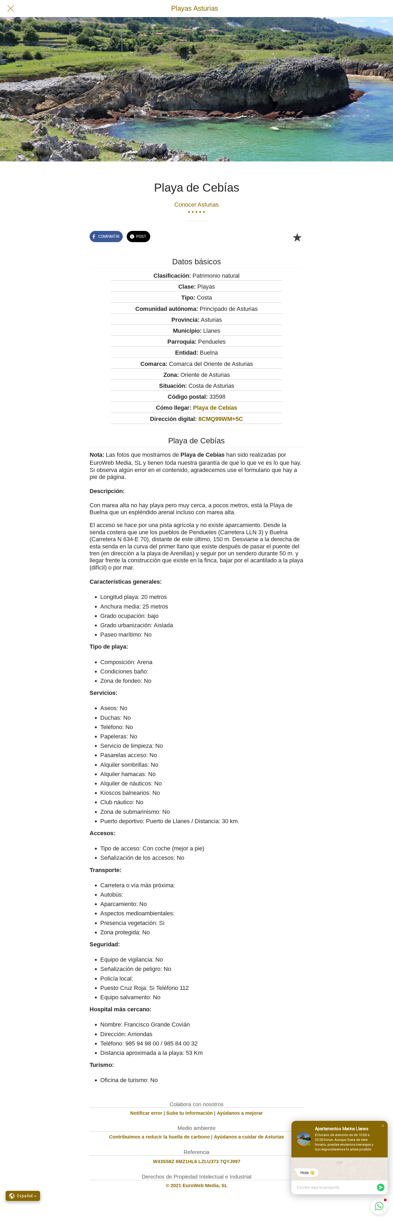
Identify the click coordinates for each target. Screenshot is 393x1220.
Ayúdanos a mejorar (240, 1113)
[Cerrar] (10, 8)
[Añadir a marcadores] (297, 237)
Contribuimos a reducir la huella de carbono (159, 1137)
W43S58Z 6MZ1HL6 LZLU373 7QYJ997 (196, 1161)
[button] (383, 1125)
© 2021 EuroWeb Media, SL (197, 1185)
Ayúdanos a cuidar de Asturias (249, 1137)
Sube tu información (189, 1113)
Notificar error (146, 1113)
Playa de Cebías (215, 407)
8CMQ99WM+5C (220, 419)
